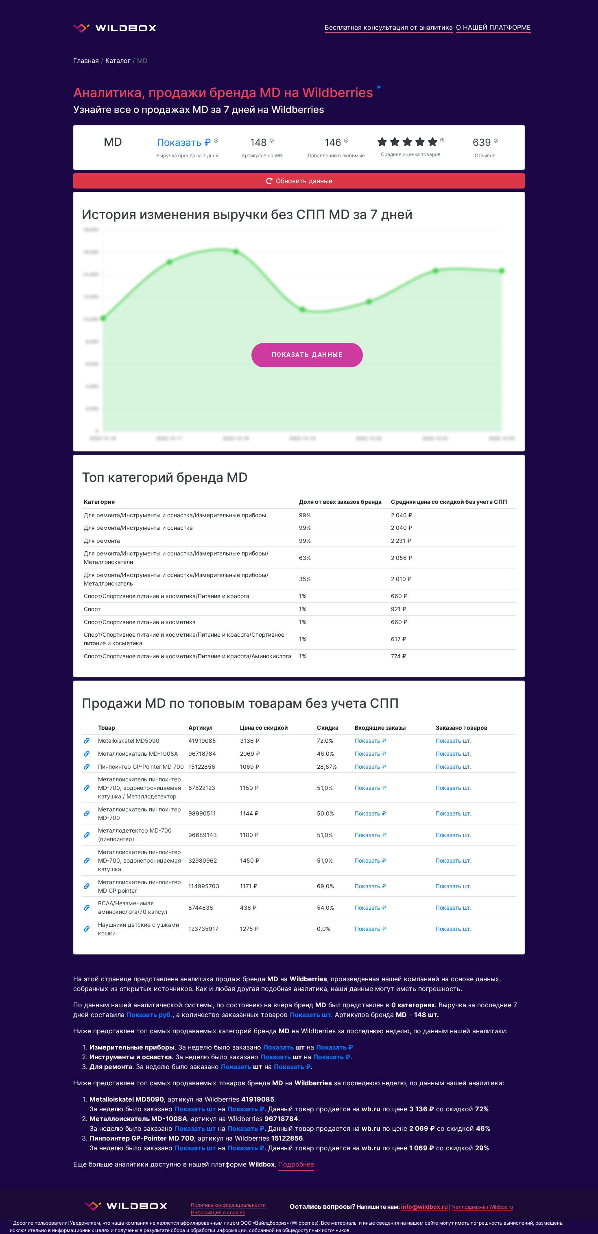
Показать (278, 1047)
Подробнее (296, 1164)
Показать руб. (149, 1015)
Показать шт (195, 1109)
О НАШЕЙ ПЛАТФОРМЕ (493, 27)
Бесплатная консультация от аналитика (389, 27)
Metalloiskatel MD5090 (128, 740)
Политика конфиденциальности (228, 1205)
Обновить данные (304, 181)
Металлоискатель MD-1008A (138, 753)
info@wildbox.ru (424, 1206)
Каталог (118, 60)
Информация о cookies (218, 1212)
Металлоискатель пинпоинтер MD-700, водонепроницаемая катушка (139, 860)
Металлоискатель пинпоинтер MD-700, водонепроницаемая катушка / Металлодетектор (139, 788)
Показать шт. (453, 740)
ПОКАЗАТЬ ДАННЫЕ (307, 354)
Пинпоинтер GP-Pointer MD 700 (141, 766)
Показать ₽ (185, 142)
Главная (86, 60)
